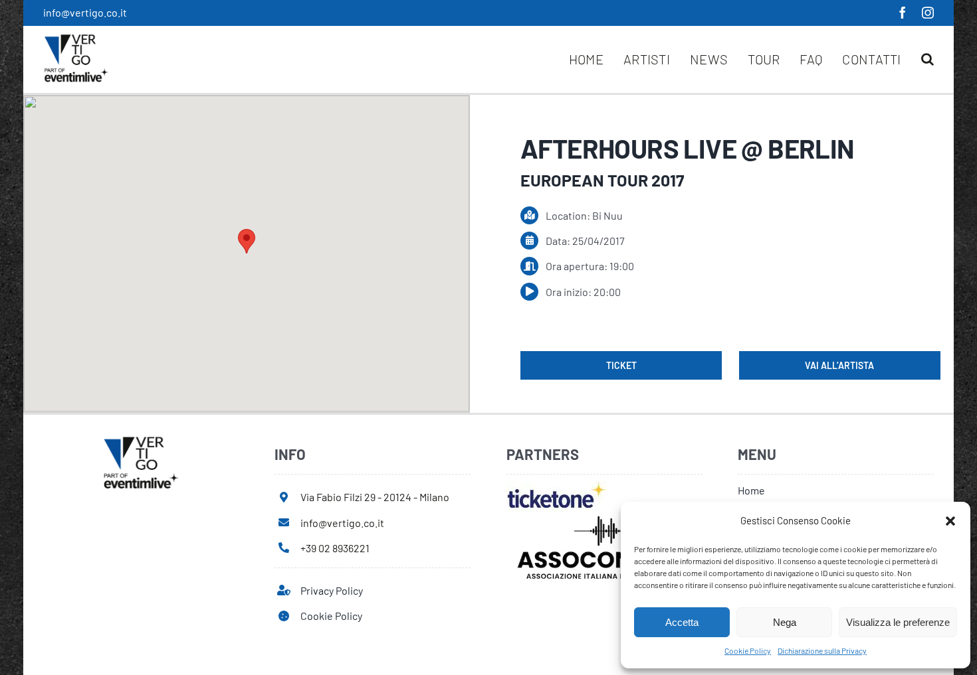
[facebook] (903, 13)
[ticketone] (556, 486)
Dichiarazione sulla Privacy (822, 650)
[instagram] (928, 13)
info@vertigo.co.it (85, 12)
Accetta (682, 622)
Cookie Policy (747, 650)
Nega (784, 622)
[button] (950, 521)
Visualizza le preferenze (898, 622)
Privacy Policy (331, 590)
